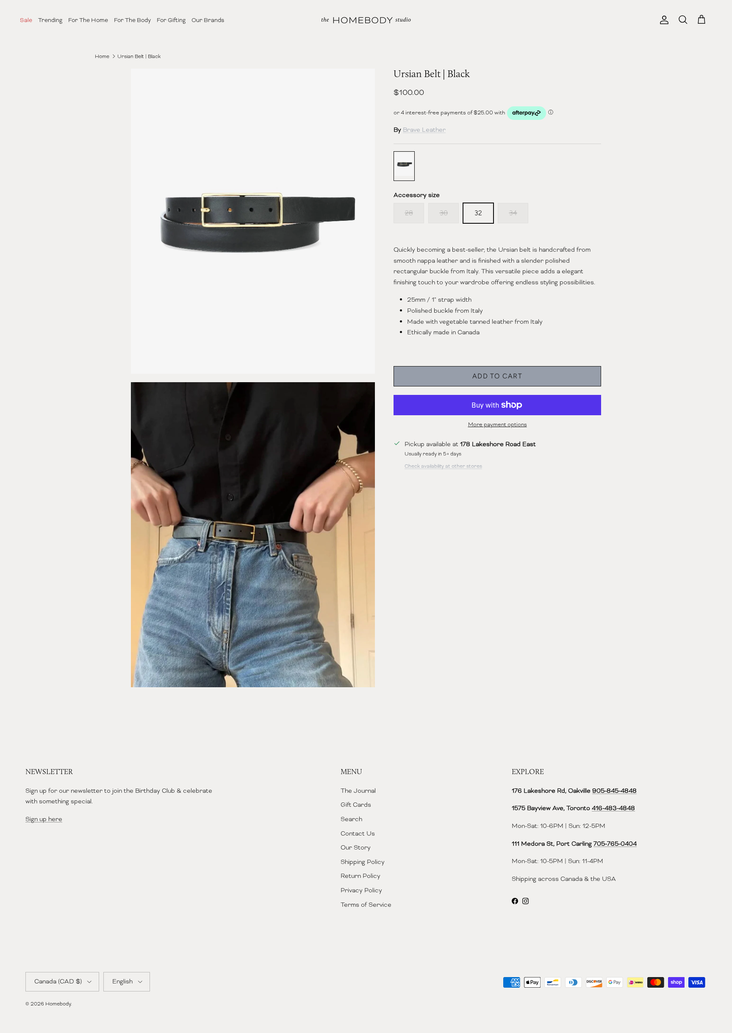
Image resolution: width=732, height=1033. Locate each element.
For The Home (88, 20)
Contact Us (358, 833)
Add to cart (497, 376)
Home (102, 56)
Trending (50, 20)
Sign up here (43, 819)
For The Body (132, 20)
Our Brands (207, 20)
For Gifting (171, 20)
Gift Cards (356, 804)
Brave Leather (424, 129)
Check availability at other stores (443, 466)
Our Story (356, 847)
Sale (26, 20)
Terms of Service (366, 904)
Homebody (58, 1003)
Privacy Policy (361, 890)
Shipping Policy (363, 862)
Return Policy (360, 876)
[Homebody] (366, 20)
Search (351, 819)
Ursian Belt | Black (139, 56)
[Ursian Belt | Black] (404, 166)
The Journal (358, 790)
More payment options (497, 424)
